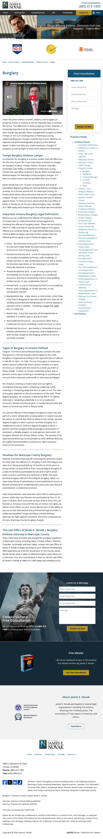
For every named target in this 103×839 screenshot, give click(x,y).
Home (5, 13)
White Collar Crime (86, 194)
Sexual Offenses (85, 206)
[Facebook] (5, 782)
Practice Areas (14, 62)
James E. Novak (25, 832)
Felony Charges (85, 218)
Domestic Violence (86, 203)
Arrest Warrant (85, 220)
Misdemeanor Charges (88, 215)
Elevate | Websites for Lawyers (83, 832)
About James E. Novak (76, 697)
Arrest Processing (86, 226)
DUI (53, 13)
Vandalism (86, 174)
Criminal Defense (38, 13)
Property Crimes (42, 62)
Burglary (86, 171)
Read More (76, 726)
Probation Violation (86, 209)
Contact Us (83, 13)
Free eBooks (76, 653)
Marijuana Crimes (86, 159)
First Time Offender (86, 223)
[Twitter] (10, 782)
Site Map (61, 754)
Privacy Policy (50, 754)
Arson (84, 185)
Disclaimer (38, 754)
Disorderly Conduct (86, 212)
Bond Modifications (86, 235)
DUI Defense (80, 314)
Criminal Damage (89, 177)
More (98, 13)
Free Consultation (91, 3)
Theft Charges (84, 165)
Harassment (83, 311)
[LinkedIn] (15, 782)
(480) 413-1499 (89, 6)
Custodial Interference (88, 145)
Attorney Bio (20, 13)
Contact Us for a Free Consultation (17, 618)
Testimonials (68, 13)
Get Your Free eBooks (76, 672)
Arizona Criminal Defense (22, 801)
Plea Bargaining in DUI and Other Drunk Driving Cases (88, 253)
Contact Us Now (84, 126)
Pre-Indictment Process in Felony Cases (85, 261)
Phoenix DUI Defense (20, 804)
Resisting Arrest (85, 302)
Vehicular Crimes (85, 162)
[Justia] (20, 782)
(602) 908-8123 (15, 773)
